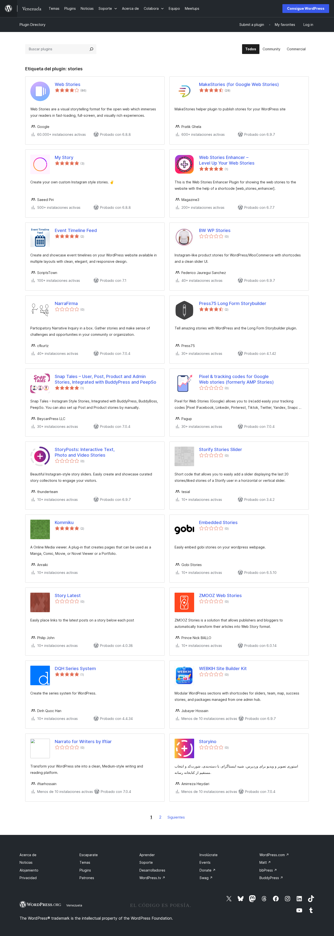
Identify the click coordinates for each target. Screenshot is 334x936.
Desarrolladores (152, 870)
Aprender (147, 855)
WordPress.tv (152, 878)
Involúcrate (209, 855)
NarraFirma (66, 303)
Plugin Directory (32, 24)
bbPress (268, 870)
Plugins (85, 870)
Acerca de (28, 855)
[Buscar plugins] (91, 49)
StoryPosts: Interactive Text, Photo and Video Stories (85, 452)
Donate (208, 870)
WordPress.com (274, 855)
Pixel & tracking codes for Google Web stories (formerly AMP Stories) (236, 379)
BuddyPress (271, 878)
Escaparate (88, 855)
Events (205, 862)
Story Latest (68, 595)
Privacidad (28, 878)
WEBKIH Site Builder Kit (223, 668)
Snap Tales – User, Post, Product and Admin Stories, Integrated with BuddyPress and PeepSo (105, 379)
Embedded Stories (218, 522)
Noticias (26, 862)
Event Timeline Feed (76, 230)
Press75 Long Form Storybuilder (232, 303)
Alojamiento (29, 870)
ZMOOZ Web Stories (220, 595)
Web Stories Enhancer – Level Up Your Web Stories (227, 160)
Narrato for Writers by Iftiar (83, 741)
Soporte (146, 862)
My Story (64, 157)
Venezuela (74, 905)
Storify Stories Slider (220, 449)
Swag (206, 878)
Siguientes (176, 817)
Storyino (207, 741)
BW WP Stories (215, 230)
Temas (84, 862)
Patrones (86, 878)
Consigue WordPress (305, 8)
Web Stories (67, 84)
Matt (265, 862)
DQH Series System (75, 668)
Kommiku (64, 522)
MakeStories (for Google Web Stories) (239, 84)
